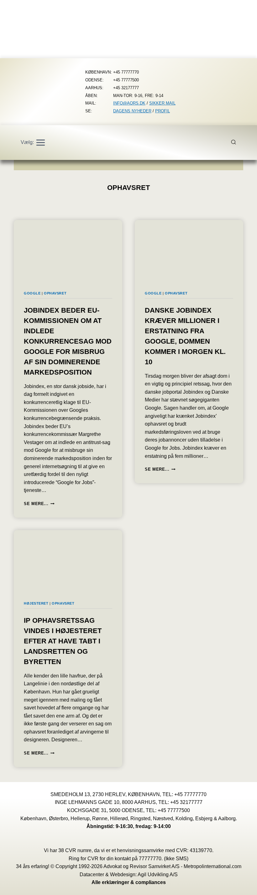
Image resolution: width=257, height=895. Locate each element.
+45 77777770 (190, 794)
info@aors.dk (129, 103)
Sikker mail (162, 103)
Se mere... (39, 503)
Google (32, 293)
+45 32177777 (186, 802)
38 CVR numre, (75, 850)
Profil (162, 111)
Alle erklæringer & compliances (129, 882)
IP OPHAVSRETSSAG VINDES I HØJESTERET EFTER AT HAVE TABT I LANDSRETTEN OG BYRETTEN (63, 641)
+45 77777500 (174, 810)
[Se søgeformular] (237, 142)
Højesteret (36, 603)
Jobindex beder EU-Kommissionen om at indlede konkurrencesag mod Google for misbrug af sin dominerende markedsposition (68, 341)
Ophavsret (55, 293)
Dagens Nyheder (132, 111)
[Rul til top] (243, 885)
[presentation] (68, 250)
